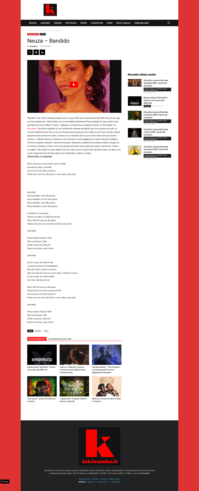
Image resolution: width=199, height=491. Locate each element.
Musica (33, 23)
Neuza (46, 331)
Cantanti (45, 23)
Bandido (38, 331)
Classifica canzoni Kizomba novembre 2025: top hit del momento (156, 115)
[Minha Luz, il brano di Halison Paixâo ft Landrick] (106, 386)
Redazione (33, 46)
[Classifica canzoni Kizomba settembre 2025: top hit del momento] (134, 150)
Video (109, 23)
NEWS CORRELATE (37, 339)
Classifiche (97, 23)
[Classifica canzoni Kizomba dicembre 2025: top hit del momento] (134, 83)
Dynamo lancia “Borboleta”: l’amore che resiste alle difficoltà (156, 100)
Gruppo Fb (102, 481)
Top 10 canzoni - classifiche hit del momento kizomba (155, 89)
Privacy (103, 479)
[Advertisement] (122, 10)
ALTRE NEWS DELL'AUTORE (59, 339)
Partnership (84, 479)
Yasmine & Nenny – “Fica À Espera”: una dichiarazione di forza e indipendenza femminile (106, 369)
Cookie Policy (114, 479)
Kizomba (147, 106)
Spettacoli (71, 23)
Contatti (95, 479)
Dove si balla (123, 23)
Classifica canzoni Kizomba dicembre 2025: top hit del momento (156, 83)
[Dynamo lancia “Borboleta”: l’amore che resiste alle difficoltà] (42, 355)
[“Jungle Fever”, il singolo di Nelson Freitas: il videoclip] (74, 386)
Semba (43, 34)
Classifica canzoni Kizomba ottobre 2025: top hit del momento (156, 132)
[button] (168, 23)
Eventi (83, 23)
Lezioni (58, 23)
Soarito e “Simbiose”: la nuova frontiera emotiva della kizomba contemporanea (72, 369)
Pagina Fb (91, 481)
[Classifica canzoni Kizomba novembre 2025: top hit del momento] (134, 115)
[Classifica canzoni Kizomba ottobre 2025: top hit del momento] (134, 133)
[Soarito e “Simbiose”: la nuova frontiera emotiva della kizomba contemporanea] (74, 355)
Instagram (115, 481)
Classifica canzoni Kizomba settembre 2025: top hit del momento (156, 149)
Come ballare (141, 23)
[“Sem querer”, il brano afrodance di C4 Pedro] (42, 386)
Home (29, 30)
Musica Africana (40, 30)
